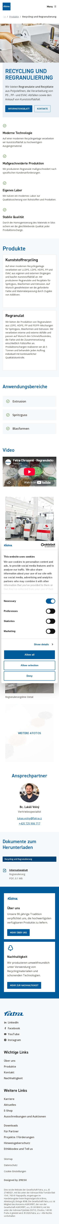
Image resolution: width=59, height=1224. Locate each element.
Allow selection (30, 665)
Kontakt (9, 1072)
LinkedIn (13, 1022)
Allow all (30, 654)
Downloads (11, 1125)
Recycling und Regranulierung (18, 859)
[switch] (50, 611)
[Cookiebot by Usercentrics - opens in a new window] (41, 545)
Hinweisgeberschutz (17, 1143)
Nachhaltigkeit (13, 1078)
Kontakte (42, 108)
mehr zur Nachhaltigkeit (24, 985)
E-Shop (8, 1110)
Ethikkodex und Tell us (18, 1149)
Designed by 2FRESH (15, 1180)
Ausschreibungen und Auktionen (25, 1116)
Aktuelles (10, 1105)
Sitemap (8, 1158)
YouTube (14, 1034)
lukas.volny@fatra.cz (29, 818)
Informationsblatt (19, 108)
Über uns (9, 1060)
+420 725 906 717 (29, 823)
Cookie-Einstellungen (15, 1171)
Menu (50, 6)
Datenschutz (10, 1165)
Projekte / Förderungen (19, 1137)
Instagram (14, 1040)
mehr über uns (18, 932)
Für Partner (11, 1131)
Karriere (9, 1099)
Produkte (14, 16)
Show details (41, 644)
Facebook (14, 1028)
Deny (29, 675)
